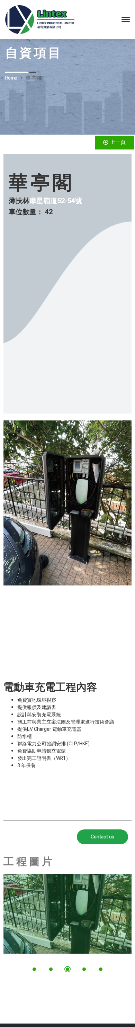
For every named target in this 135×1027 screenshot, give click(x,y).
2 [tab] (51, 969)
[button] (114, 143)
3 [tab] (67, 969)
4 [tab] (84, 969)
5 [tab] (100, 969)
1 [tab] (34, 969)
